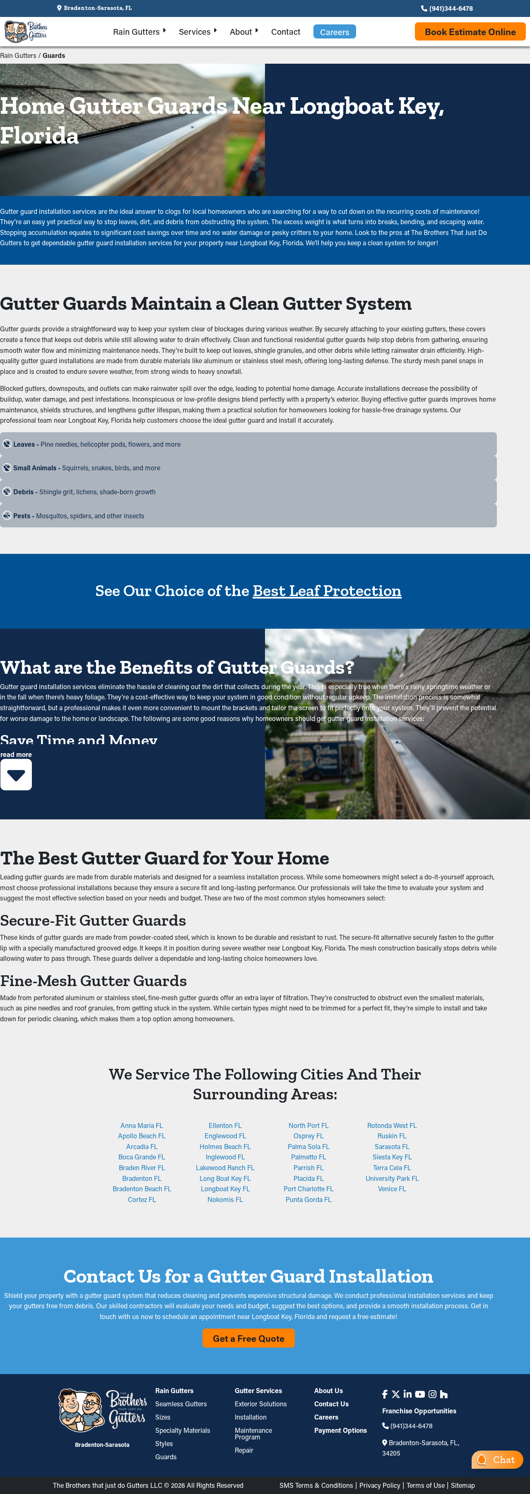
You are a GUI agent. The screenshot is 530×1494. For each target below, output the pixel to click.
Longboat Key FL (225, 1188)
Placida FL (309, 1178)
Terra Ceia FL (392, 1167)
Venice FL (392, 1188)
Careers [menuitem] (334, 31)
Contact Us (331, 1403)
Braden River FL (142, 1167)
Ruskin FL (392, 1135)
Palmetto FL (308, 1156)
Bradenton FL (141, 1178)
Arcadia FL (142, 1146)
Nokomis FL (225, 1199)
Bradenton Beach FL (142, 1188)
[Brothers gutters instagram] (432, 1394)
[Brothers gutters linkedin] (408, 1394)
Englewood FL (225, 1135)
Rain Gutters (18, 55)
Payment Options (340, 1430)
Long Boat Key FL (225, 1178)
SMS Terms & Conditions (316, 1485)
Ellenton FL (225, 1125)
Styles (164, 1443)
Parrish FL (309, 1167)
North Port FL (309, 1125)
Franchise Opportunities (419, 1411)
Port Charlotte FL (309, 1188)
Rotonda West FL (392, 1125)
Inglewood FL (225, 1156)
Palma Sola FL (309, 1146)
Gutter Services (258, 1391)
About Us (328, 1391)
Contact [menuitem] (286, 31)
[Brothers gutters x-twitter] (395, 1394)
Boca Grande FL (141, 1156)
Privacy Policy (379, 1485)
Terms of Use (426, 1485)
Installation (251, 1417)
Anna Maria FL (141, 1125)
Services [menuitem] (195, 31)
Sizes (163, 1417)
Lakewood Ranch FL (225, 1167)
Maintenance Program (253, 1433)
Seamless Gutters (181, 1403)
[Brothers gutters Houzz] (444, 1394)
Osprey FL (309, 1135)
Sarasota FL (392, 1146)
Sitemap (463, 1485)
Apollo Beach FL (142, 1135)
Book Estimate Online (470, 32)
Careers (326, 1417)
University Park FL (392, 1178)
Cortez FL (142, 1199)
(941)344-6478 (451, 8)
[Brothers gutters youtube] (420, 1394)
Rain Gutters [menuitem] (136, 31)
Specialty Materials (182, 1430)
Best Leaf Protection (327, 590)
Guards (166, 1456)
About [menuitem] (241, 31)
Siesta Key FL (392, 1156)
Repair (244, 1450)
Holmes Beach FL (225, 1146)
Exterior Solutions (261, 1403)
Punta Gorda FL (309, 1199)
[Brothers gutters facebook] (385, 1394)
